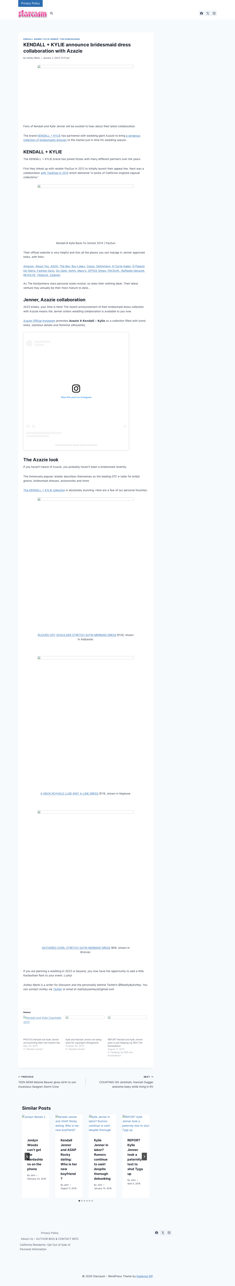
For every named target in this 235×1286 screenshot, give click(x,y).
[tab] (79, 1201)
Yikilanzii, (43, 275)
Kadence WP (145, 1276)
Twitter (57, 989)
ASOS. (55, 266)
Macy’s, (83, 270)
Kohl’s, (73, 270)
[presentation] (35, 1124)
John (32, 1175)
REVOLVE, (30, 275)
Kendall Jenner (32, 39)
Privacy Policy (30, 3)
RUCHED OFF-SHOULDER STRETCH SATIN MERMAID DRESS (77, 635)
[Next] (144, 1156)
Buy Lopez (78, 266)
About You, (43, 266)
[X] (208, 13)
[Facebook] (201, 13)
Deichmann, (104, 266)
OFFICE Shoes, (98, 270)
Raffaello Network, (133, 270)
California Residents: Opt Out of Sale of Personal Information (45, 1247)
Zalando (55, 275)
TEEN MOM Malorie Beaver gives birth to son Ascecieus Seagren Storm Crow (47, 1082)
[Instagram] (214, 13)
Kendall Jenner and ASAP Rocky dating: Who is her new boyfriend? (69, 1159)
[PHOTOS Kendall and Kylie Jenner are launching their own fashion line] (42, 1027)
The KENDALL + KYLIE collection (44, 490)
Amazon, (29, 266)
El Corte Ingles (121, 266)
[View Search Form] (51, 13)
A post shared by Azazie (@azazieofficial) (76, 445)
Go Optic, (62, 270)
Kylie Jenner (50, 39)
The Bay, (66, 266)
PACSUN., (114, 270)
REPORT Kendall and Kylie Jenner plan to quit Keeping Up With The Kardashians (125, 1042)
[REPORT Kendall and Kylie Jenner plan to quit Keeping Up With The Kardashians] (127, 1027)
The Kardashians (70, 39)
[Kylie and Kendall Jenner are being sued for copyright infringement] (85, 1027)
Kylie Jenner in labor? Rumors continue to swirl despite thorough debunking (102, 1159)
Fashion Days (45, 270)
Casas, (91, 266)
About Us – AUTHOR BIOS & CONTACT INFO (49, 1238)
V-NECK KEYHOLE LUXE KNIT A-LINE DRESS (69, 793)
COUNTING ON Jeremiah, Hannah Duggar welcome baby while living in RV (126, 1082)
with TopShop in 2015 (54, 173)
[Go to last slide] (27, 1156)
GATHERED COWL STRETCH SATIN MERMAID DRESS (76, 947)
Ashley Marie (33, 58)
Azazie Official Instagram (39, 320)
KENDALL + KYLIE (49, 135)
